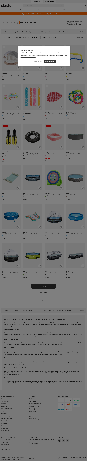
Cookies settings (37, 61)
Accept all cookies (50, 61)
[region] (44, 56)
